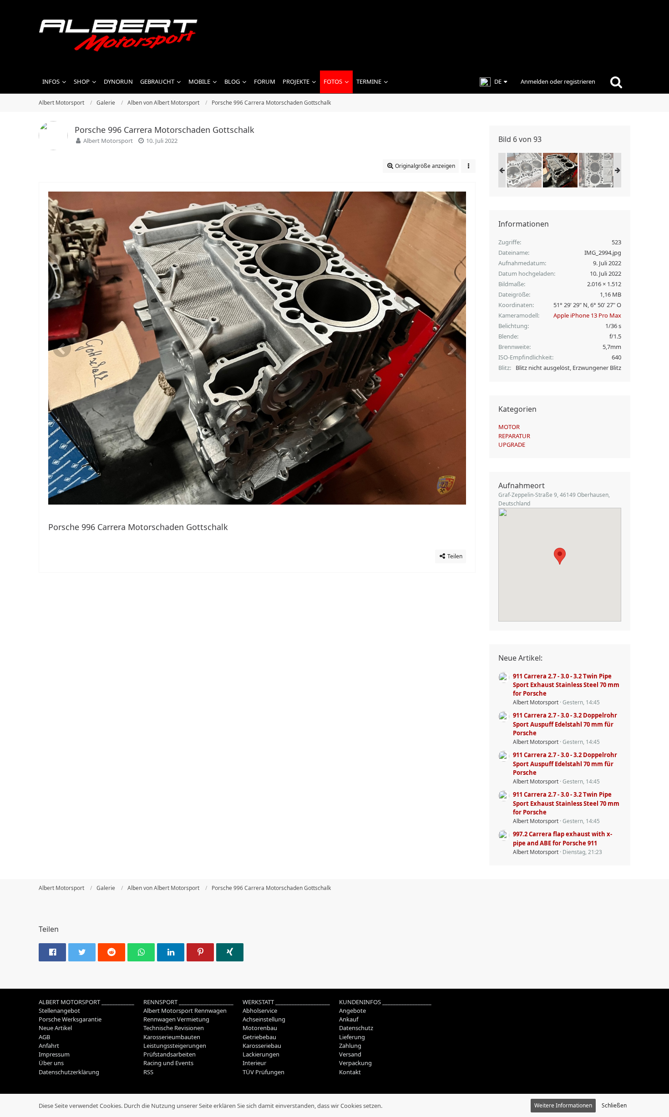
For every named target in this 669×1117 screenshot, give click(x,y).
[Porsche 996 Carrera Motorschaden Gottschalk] (524, 170)
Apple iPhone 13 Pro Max (587, 315)
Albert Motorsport (108, 140)
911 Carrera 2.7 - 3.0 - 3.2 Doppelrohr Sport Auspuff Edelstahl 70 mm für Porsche (565, 724)
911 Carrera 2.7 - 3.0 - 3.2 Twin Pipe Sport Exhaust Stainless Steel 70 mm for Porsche (566, 684)
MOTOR (509, 427)
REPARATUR (514, 436)
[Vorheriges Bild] (62, 348)
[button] (493, 82)
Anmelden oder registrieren (558, 81)
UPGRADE (511, 444)
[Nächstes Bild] (452, 348)
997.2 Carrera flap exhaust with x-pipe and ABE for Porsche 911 (562, 838)
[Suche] (616, 82)
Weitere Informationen (563, 1105)
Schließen (614, 1105)
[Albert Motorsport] (334, 35)
